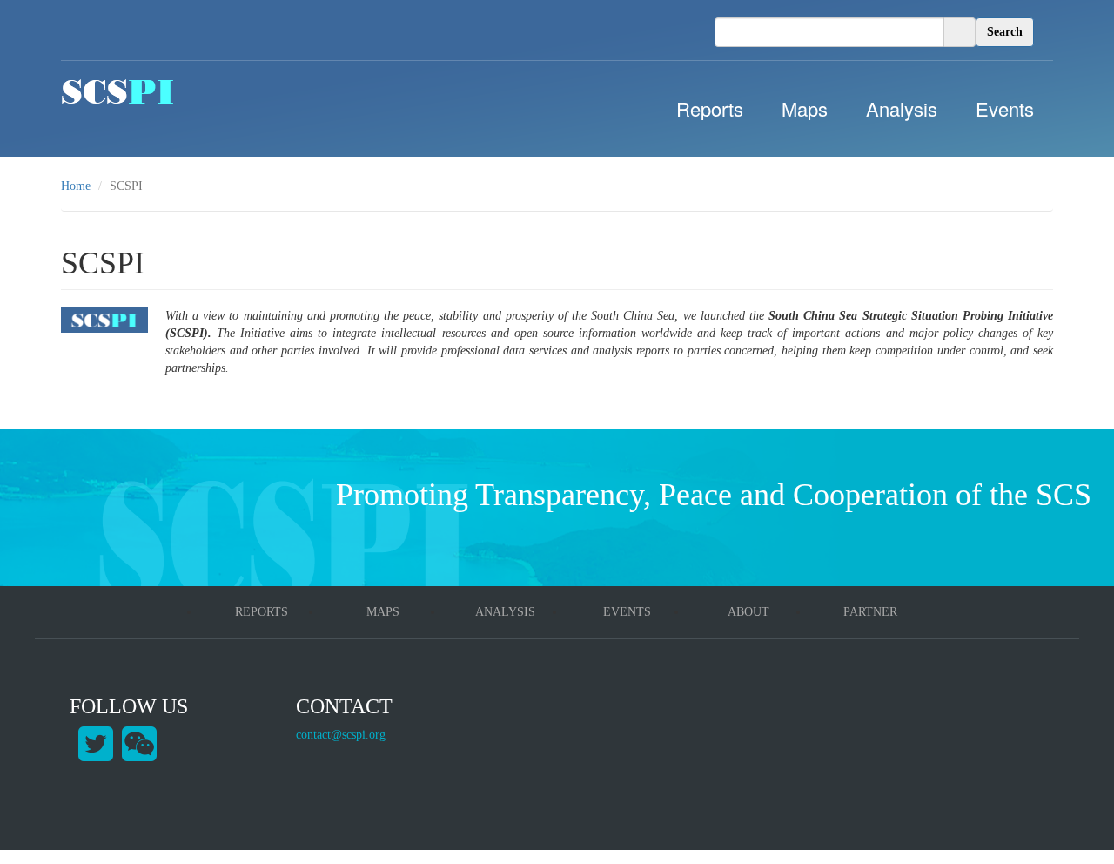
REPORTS (261, 611)
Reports (709, 108)
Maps (805, 108)
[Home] (117, 91)
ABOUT (748, 611)
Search (1005, 31)
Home (76, 185)
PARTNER (870, 611)
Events (1005, 108)
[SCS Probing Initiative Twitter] (95, 742)
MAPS (382, 611)
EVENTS (627, 611)
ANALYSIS (505, 611)
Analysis (901, 108)
